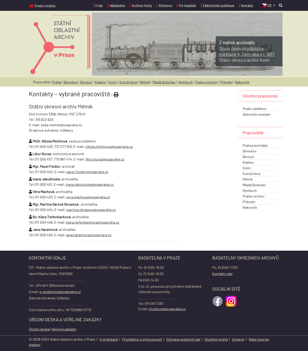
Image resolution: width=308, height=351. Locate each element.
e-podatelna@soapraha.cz (60, 291)
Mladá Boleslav (164, 82)
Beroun (86, 82)
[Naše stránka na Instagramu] (231, 300)
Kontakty (247, 5)
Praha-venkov (206, 82)
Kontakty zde (222, 273)
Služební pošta (216, 339)
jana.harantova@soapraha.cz (88, 235)
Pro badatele (187, 5)
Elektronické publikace (218, 5)
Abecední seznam (257, 114)
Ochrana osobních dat (183, 339)
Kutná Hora (128, 82)
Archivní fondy (142, 5)
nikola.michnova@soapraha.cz (109, 146)
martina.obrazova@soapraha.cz (91, 209)
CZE (269, 5)
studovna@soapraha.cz (167, 309)
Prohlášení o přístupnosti (142, 339)
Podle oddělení (254, 108)
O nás (99, 5)
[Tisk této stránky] (116, 95)
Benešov (71, 82)
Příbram (226, 82)
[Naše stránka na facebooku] (218, 300)
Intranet (238, 339)
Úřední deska (39, 329)
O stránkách (108, 339)
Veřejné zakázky (64, 329)
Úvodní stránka (44, 5)
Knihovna (165, 5)
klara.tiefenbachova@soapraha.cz (92, 222)
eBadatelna (117, 5)
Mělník (145, 82)
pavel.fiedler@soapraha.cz (87, 172)
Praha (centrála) (255, 145)
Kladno (100, 82)
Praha (56, 82)
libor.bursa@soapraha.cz (104, 159)
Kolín (112, 82)
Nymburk (185, 82)
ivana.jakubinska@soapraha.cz (90, 184)
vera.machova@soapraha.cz (88, 197)
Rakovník (242, 82)
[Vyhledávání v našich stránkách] (281, 5)
